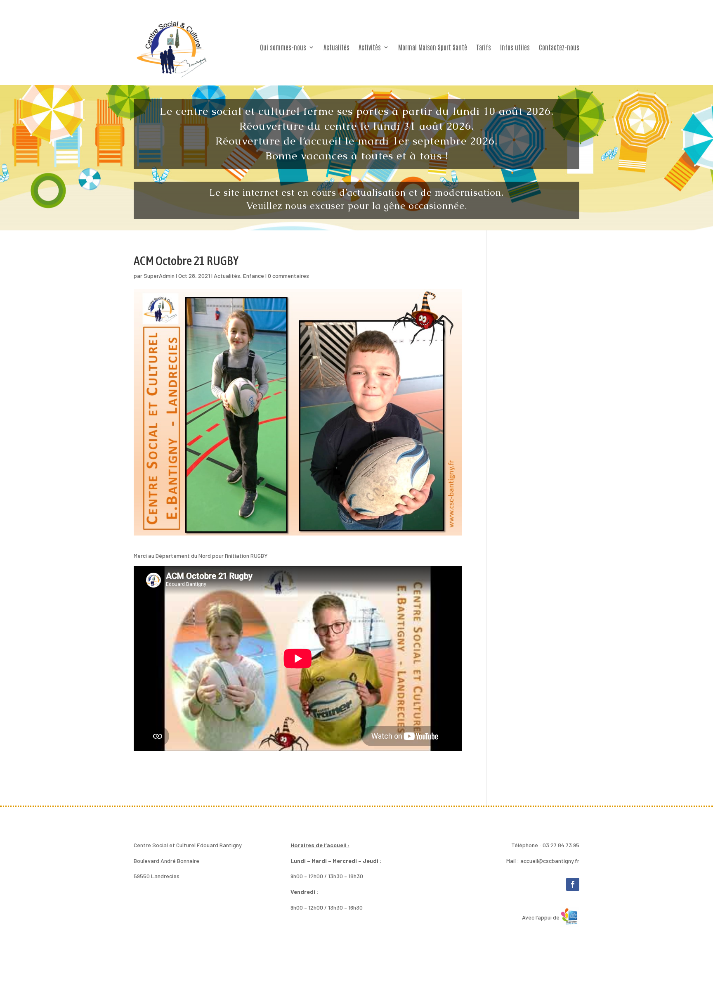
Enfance (253, 275)
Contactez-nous (559, 47)
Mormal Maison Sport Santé (432, 47)
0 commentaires (288, 275)
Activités (370, 47)
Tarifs (483, 47)
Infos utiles (515, 47)
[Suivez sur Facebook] (572, 884)
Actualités (336, 47)
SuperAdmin (159, 275)
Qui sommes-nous (283, 47)
